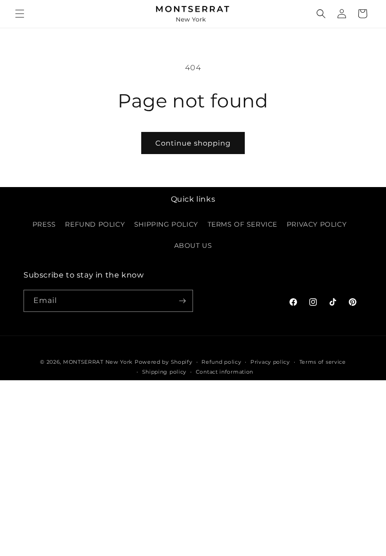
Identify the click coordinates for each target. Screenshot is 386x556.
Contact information (224, 371)
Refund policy (221, 362)
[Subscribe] (182, 301)
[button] (19, 13)
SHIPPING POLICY (166, 224)
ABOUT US (193, 245)
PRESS (44, 224)
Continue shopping (193, 143)
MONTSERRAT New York (98, 362)
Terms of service (322, 362)
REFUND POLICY (95, 224)
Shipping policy (164, 371)
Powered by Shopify (164, 362)
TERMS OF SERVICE (243, 224)
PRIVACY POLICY (316, 224)
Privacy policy (270, 362)
